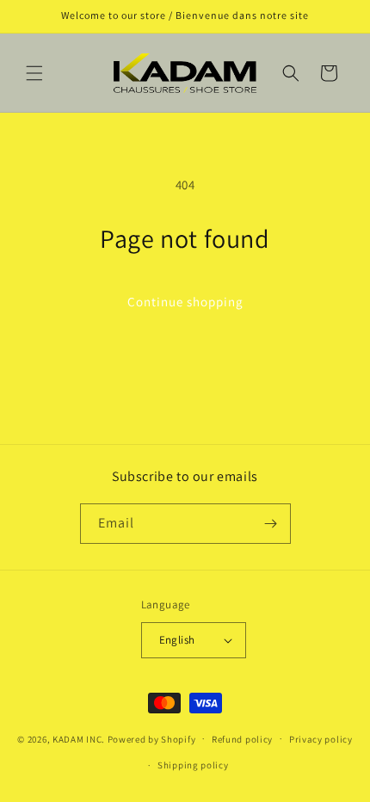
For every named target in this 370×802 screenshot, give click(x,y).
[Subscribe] (271, 523)
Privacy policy (321, 739)
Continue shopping (185, 301)
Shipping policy (193, 765)
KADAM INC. (78, 738)
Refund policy (242, 739)
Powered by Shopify (152, 738)
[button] (34, 73)
